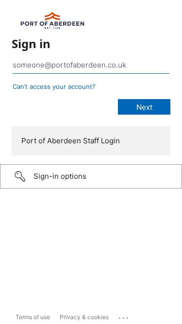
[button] (91, 176)
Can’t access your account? (54, 86)
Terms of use (33, 317)
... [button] (124, 316)
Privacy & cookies (84, 317)
